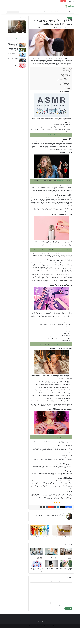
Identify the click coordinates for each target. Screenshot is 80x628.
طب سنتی (56, 11)
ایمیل (71, 600)
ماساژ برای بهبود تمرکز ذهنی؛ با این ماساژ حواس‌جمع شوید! (18, 31)
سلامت (65, 11)
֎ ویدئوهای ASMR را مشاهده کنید (65, 84)
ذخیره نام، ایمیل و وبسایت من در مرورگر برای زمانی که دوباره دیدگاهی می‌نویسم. (58, 605)
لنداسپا (39, 625)
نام (71, 596)
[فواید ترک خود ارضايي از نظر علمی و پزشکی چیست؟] (22, 50)
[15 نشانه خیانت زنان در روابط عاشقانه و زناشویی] (22, 60)
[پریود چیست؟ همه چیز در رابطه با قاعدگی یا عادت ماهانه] (22, 65)
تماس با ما (50, 11)
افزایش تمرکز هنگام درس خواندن (49, 135)
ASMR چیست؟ (67, 71)
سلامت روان (70, 17)
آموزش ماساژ (71, 11)
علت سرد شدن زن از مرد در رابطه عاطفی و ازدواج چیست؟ (37, 556)
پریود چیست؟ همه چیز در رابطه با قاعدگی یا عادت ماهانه (13, 64)
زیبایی (61, 11)
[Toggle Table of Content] (70, 69)
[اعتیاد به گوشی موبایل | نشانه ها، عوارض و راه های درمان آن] (51, 563)
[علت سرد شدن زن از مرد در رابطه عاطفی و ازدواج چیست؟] (36, 551)
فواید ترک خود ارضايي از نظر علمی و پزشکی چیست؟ (13, 49)
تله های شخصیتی (66, 249)
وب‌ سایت (49, 600)
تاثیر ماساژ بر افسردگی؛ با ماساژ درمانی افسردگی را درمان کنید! (66, 556)
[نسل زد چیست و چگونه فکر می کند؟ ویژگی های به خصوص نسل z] (36, 563)
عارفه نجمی (62, 514)
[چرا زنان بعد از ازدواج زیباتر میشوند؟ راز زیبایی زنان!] (66, 563)
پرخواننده (16, 38)
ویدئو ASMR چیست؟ (66, 73)
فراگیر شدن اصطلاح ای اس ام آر (65, 75)
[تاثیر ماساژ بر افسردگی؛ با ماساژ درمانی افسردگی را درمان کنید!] (66, 551)
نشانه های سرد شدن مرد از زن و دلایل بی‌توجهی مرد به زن (51, 556)
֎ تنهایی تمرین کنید (67, 83)
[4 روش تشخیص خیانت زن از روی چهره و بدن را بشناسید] (22, 45)
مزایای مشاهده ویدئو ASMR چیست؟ (64, 79)
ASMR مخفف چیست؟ (66, 70)
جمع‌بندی (68, 88)
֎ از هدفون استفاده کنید (66, 85)
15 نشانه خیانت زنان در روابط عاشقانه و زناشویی (13, 59)
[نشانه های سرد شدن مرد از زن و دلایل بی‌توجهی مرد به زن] (51, 551)
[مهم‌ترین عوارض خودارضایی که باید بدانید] (22, 55)
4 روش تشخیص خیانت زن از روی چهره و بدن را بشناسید (13, 43)
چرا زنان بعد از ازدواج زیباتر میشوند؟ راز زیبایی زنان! (66, 569)
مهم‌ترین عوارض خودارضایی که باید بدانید (13, 54)
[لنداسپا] (69, 6)
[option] (17, 26)
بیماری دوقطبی (56, 344)
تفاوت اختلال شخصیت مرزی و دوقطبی (50, 437)
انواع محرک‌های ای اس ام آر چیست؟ (64, 78)
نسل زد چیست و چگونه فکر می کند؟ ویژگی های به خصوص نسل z (37, 569)
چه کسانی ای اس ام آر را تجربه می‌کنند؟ (63, 77)
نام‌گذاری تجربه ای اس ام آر (65, 74)
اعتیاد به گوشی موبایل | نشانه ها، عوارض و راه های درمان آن (52, 569)
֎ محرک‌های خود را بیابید (66, 82)
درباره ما (46, 11)
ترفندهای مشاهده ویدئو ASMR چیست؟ (63, 81)
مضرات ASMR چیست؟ (66, 87)
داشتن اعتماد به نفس (60, 180)
